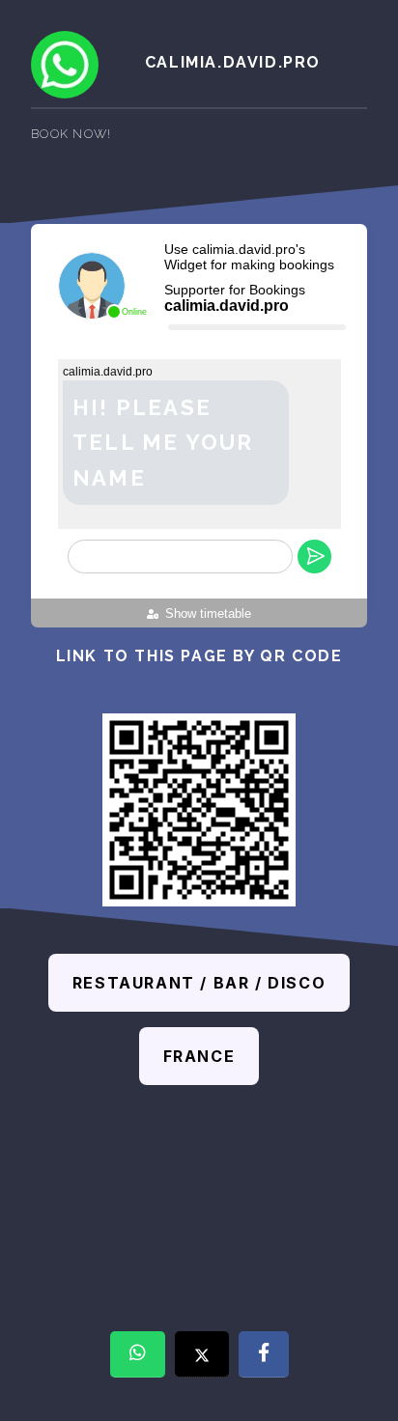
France (199, 1056)
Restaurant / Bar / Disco (199, 982)
